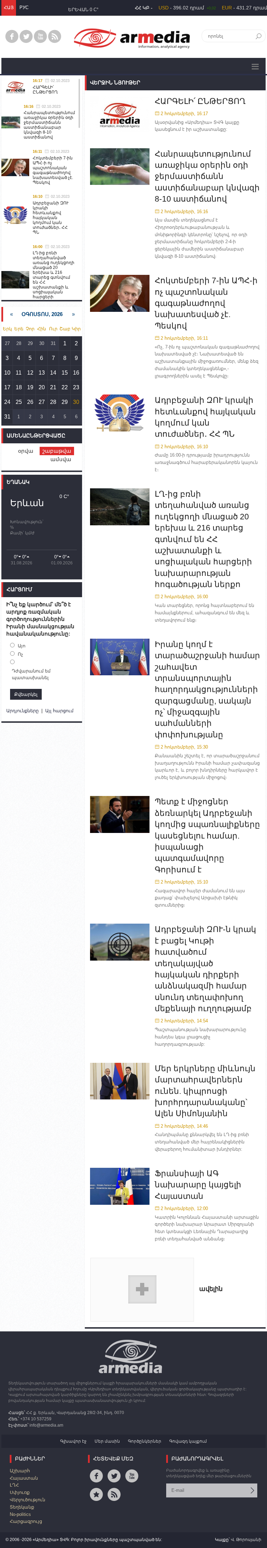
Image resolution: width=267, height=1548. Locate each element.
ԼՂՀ (14, 1485)
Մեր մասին (107, 1441)
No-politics (20, 1514)
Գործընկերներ (144, 1441)
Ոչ (20, 654)
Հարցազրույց (26, 1521)
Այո (21, 645)
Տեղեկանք (22, 1507)
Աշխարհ (20, 1470)
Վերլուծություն (27, 1499)
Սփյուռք (20, 1492)
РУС (24, 7)
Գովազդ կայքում (188, 1441)
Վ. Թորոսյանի (246, 1539)
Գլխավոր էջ (73, 1441)
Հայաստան (24, 1478)
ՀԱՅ (9, 7)
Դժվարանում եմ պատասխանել (31, 674)
